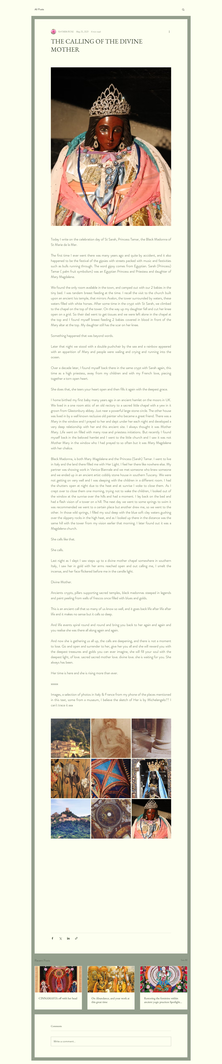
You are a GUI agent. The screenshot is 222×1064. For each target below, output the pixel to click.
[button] (183, 9)
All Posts (39, 9)
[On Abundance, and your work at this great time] (111, 979)
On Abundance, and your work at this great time (110, 1000)
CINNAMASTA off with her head (58, 998)
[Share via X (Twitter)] (60, 938)
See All (184, 960)
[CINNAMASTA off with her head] (58, 979)
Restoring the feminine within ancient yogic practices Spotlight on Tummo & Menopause (162, 1000)
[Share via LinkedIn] (68, 938)
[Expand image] (70, 738)
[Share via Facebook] (52, 938)
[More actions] (169, 32)
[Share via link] (76, 938)
